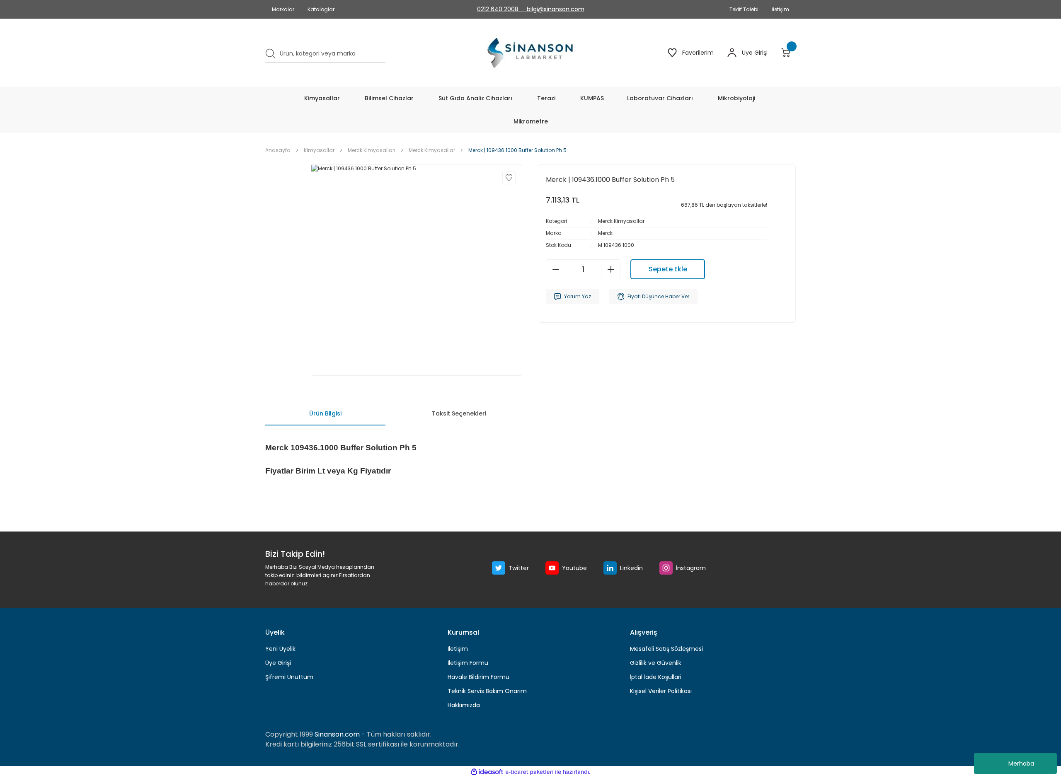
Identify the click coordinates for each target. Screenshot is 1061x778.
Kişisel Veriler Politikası (661, 691)
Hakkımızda (464, 705)
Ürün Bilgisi (325, 413)
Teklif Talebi (743, 9)
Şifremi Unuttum (289, 677)
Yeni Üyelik (280, 649)
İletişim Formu (468, 663)
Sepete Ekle (668, 269)
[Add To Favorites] (509, 177)
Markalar (283, 9)
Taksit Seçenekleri (459, 413)
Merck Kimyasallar (621, 221)
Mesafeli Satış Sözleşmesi (666, 649)
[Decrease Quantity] (555, 269)
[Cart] (788, 52)
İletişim (458, 649)
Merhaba (1021, 763)
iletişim (780, 9)
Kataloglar (321, 9)
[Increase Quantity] (610, 269)
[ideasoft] (487, 772)
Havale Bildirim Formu (478, 677)
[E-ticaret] (529, 772)
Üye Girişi (278, 663)
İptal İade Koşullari (655, 677)
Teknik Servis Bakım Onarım (487, 691)
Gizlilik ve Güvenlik (655, 663)
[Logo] (530, 52)
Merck (605, 233)
